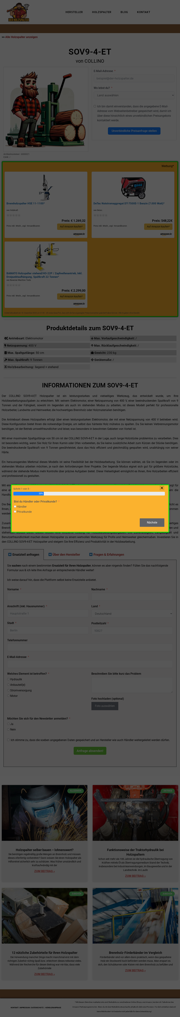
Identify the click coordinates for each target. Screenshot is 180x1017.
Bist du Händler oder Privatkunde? (35, 501)
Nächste (152, 522)
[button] (162, 488)
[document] (90, 508)
